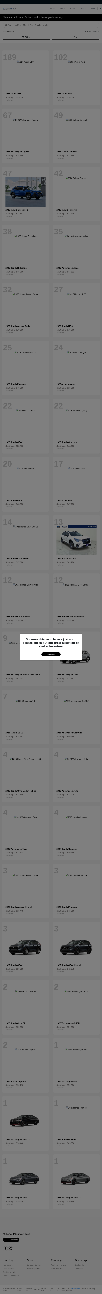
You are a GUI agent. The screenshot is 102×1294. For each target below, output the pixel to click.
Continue (51, 654)
